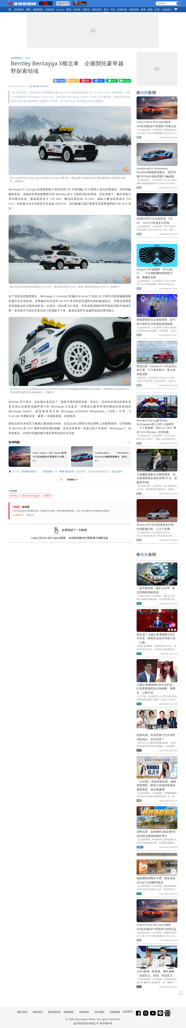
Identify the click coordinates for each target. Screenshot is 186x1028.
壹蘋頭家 (134, 9)
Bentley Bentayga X (31, 495)
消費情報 (115, 1012)
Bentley (13, 495)
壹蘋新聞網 (16, 57)
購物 (150, 9)
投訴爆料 (99, 1012)
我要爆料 (85, 81)
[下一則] (128, 442)
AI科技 (77, 9)
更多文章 (30, 515)
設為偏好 (58, 81)
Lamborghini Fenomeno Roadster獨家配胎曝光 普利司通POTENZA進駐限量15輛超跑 (156, 172)
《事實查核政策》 (66, 471)
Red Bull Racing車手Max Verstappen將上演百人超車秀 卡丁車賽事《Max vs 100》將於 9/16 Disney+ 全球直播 (156, 426)
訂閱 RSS (19, 515)
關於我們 (22, 1012)
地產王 (86, 9)
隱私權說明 (53, 1012)
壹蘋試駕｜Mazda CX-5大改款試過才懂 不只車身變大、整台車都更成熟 (157, 370)
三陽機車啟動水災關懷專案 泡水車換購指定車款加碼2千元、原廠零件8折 (157, 478)
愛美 (68, 9)
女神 (157, 9)
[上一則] (122, 442)
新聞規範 (69, 1012)
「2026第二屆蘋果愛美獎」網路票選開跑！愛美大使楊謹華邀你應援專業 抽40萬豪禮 (156, 785)
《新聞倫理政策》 (28, 471)
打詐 (113, 9)
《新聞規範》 (48, 471)
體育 (28, 9)
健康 (143, 9)
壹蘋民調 (38, 9)
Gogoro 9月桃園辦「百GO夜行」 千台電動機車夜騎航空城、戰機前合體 (155, 273)
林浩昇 (36, 86)
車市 (106, 9)
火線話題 (49, 9)
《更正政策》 (116, 471)
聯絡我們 (38, 1012)
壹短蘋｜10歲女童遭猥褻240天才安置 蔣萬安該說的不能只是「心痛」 (156, 638)
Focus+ (60, 9)
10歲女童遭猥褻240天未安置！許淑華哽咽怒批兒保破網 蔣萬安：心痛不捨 (156, 688)
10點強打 (167, 9)
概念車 (48, 495)
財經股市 (19, 9)
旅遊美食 (97, 9)
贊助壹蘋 (71, 81)
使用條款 (84, 1012)
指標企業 (122, 9)
